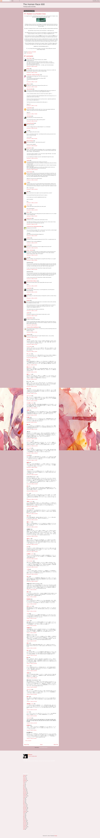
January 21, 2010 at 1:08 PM (31, 730)
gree (27, 546)
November (25, 793)
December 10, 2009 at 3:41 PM (32, 429)
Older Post (56, 744)
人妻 (27, 339)
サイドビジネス (29, 346)
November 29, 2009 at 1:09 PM (32, 351)
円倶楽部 (28, 627)
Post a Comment (28, 740)
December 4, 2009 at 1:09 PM (32, 386)
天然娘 (28, 672)
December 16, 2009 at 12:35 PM (32, 474)
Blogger (56, 835)
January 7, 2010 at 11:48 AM (31, 632)
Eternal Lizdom (29, 171)
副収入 (28, 388)
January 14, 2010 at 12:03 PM (32, 677)
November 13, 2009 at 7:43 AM (32, 86)
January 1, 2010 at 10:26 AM (31, 589)
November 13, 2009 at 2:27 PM (32, 224)
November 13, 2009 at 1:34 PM (32, 216)
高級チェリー (29, 374)
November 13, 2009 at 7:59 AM (32, 113)
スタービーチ (29, 395)
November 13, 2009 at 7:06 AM (32, 72)
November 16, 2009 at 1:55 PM (32, 337)
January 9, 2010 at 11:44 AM (31, 648)
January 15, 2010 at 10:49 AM (32, 687)
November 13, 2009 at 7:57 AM (32, 105)
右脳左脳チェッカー (30, 703)
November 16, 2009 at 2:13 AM (32, 332)
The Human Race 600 (34, 4)
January (24, 777)
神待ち (28, 515)
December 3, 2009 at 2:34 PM (32, 379)
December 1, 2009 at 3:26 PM (32, 364)
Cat (27, 182)
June (24, 784)
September (25, 780)
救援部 (28, 462)
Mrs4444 (28, 300)
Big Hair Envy (29, 218)
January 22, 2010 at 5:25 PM (31, 738)
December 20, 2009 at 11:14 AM (32, 499)
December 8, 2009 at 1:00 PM (32, 415)
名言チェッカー (29, 606)
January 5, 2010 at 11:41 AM (31, 618)
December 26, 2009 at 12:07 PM (32, 544)
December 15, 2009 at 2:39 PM (32, 467)
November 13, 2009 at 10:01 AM (32, 158)
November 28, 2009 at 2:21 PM (32, 344)
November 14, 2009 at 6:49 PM (32, 298)
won (27, 130)
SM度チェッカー (29, 501)
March (24, 776)
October (24, 779)
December (25, 807)
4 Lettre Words (29, 107)
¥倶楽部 (28, 410)
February (24, 775)
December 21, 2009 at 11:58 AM (32, 506)
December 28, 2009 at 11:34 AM (32, 558)
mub (27, 257)
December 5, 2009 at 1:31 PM (32, 393)
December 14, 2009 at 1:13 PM (32, 460)
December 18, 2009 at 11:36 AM (32, 483)
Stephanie (28, 334)
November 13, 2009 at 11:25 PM (32, 255)
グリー (28, 493)
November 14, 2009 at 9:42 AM (32, 269)
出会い (28, 576)
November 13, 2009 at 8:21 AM (32, 128)
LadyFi (28, 312)
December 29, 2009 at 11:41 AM (32, 567)
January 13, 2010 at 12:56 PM (32, 670)
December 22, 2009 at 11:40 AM (32, 513)
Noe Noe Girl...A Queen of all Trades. (33, 74)
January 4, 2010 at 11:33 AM (31, 611)
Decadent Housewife (30, 123)
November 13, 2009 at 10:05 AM (32, 169)
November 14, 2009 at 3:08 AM (32, 260)
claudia (28, 160)
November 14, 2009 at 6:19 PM (32, 292)
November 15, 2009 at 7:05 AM (32, 315)
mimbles (28, 294)
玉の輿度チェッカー (30, 553)
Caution (30, 754)
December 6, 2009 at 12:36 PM (32, 400)
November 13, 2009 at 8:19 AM (32, 121)
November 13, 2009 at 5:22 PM (32, 242)
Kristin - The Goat (30, 250)
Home (41, 744)
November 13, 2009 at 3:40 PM (32, 235)
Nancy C (28, 212)
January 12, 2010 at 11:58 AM (32, 663)
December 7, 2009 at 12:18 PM (32, 407)
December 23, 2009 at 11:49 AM (32, 519)
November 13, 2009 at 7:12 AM (32, 81)
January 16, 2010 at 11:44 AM (32, 694)
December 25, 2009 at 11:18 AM (32, 536)
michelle (28, 245)
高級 (27, 424)
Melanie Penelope (30, 140)
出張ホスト (28, 538)
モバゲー (28, 620)
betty (27, 191)
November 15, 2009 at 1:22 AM (32, 310)
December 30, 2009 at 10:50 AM (32, 574)
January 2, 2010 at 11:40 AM (31, 596)
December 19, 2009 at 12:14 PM (32, 491)
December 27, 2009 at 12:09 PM (32, 551)
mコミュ (28, 665)
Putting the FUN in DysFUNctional (33, 327)
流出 (27, 486)
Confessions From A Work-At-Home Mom (34, 226)
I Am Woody (29, 116)
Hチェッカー (29, 353)
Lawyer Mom (29, 288)
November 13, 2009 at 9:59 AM (32, 145)
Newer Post (26, 744)
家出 (27, 359)
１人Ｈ (28, 613)
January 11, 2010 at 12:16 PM (32, 655)
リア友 (28, 569)
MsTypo (28, 68)
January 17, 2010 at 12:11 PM (32, 701)
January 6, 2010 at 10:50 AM (31, 625)
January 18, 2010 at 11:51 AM (32, 709)
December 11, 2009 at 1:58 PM (32, 438)
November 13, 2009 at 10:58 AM (32, 189)
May (24, 785)
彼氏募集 (28, 725)
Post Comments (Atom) (43, 747)
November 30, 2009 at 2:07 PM (32, 357)
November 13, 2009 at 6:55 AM (32, 66)
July (23, 798)
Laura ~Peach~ (29, 58)
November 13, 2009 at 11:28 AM (32, 202)
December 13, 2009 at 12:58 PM (32, 453)
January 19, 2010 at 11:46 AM (32, 715)
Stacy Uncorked (29, 89)
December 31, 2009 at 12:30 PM (32, 581)
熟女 (27, 657)
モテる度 (28, 455)
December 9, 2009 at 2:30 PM (32, 422)
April (24, 786)
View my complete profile (32, 756)
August (24, 781)
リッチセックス (29, 508)
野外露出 (28, 417)
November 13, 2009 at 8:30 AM (32, 138)
